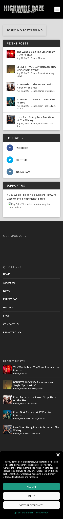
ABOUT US (9, 282)
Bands (34, 58)
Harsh (41, 91)
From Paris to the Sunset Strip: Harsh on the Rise (35, 86)
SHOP (6, 315)
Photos (41, 58)
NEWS (6, 290)
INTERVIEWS (10, 299)
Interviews (49, 91)
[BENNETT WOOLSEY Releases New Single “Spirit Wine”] (11, 69)
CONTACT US (10, 324)
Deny (31, 496)
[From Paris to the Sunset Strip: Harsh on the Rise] (11, 86)
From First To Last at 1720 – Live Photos (36, 101)
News (19, 76)
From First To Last (46, 106)
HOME (6, 274)
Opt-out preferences (23, 512)
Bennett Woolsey (46, 73)
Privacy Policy (41, 512)
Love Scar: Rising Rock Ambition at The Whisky (35, 118)
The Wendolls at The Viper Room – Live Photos (36, 53)
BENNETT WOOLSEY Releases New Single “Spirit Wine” (36, 68)
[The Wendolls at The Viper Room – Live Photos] (11, 54)
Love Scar (35, 433)
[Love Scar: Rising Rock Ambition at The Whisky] (11, 119)
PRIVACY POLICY (12, 332)
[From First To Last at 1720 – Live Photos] (11, 101)
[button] (58, 455)
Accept (31, 486)
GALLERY (8, 307)
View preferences (31, 505)
